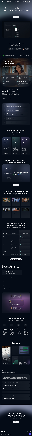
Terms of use (2, 434)
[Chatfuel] (5, 431)
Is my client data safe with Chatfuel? (8, 398)
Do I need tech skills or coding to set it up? (9, 385)
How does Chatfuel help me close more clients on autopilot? (12, 382)
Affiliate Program (19, 1)
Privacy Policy (7, 434)
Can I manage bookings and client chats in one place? (11, 388)
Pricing (16, 1)
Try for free (28, 1)
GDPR (10, 434)
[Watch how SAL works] (16, 29)
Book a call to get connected (16, 259)
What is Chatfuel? (6, 375)
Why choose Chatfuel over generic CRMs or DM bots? (11, 391)
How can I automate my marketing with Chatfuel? (10, 395)
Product (12, 1)
